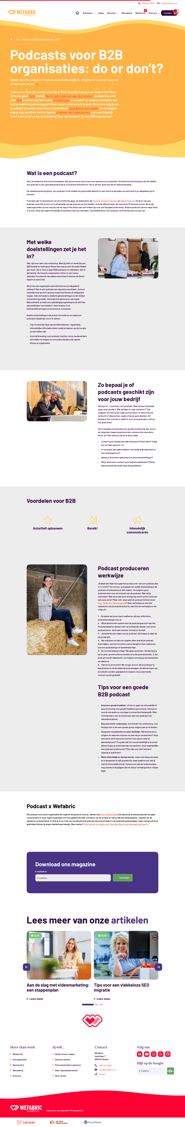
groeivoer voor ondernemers (73, 112)
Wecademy (127, 13)
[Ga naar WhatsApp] (160, 1054)
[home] (22, 13)
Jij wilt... (58, 1047)
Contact (168, 13)
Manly (32, 96)
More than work (22, 1047)
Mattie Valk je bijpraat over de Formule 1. (69, 96)
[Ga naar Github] (168, 1054)
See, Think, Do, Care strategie (112, 603)
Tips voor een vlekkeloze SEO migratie (121, 987)
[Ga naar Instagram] (153, 1054)
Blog (18, 39)
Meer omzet (60, 1075)
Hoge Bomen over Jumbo (84, 108)
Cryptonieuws (61, 100)
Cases (101, 13)
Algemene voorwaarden (57, 1110)
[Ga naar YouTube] (146, 1054)
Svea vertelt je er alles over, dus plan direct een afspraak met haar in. (116, 824)
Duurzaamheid (19, 1059)
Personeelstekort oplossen (68, 1065)
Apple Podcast (128, 200)
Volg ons (143, 1047)
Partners (17, 1075)
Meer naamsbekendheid (66, 1070)
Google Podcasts (109, 200)
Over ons (153, 13)
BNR (19, 100)
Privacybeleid (76, 1110)
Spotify (96, 200)
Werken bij (140, 13)
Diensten (111, 13)
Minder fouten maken (65, 1054)
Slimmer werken (62, 1059)
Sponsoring (18, 1065)
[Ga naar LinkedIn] (139, 1054)
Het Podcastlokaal (109, 814)
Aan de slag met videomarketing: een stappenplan (58, 987)
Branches (87, 13)
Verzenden (124, 877)
